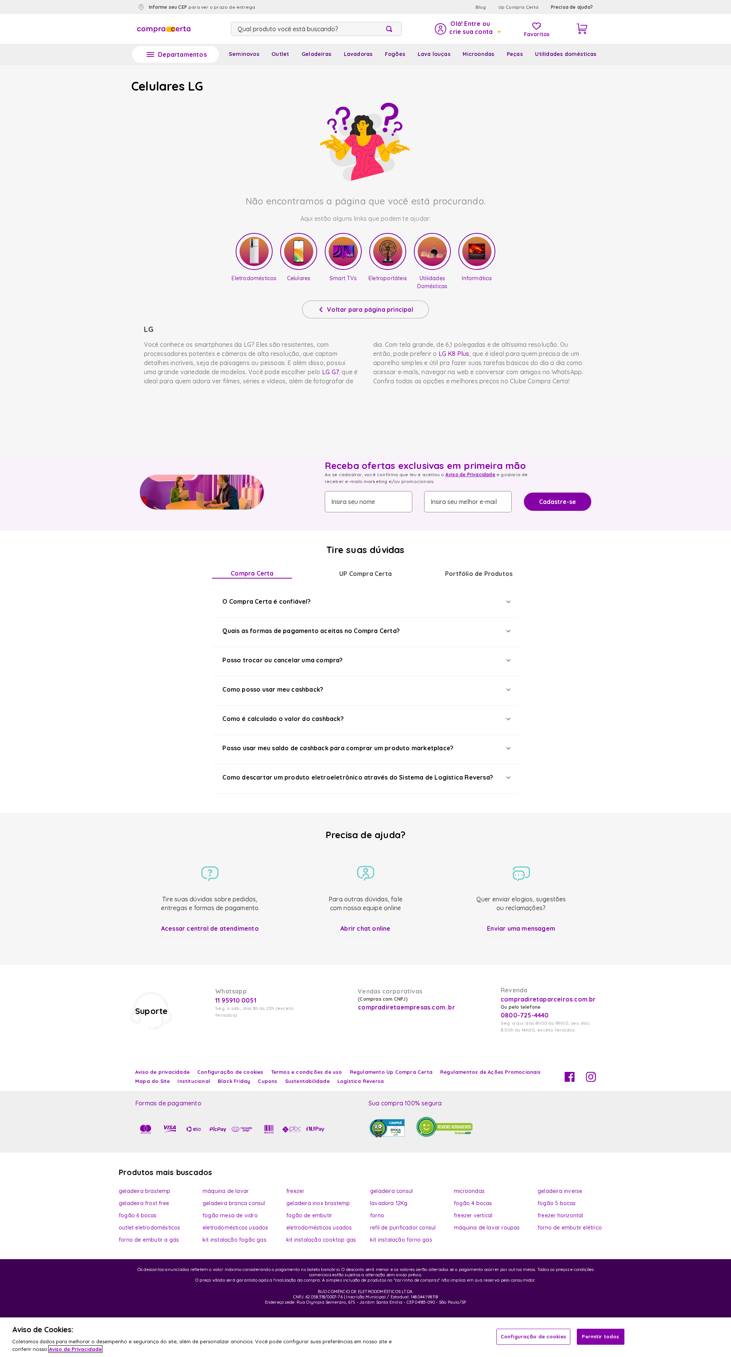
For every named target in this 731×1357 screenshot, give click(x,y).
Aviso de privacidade (162, 1072)
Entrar (467, 29)
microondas (469, 1191)
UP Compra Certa (365, 573)
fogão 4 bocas (473, 1203)
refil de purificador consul (403, 1227)
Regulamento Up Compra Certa (391, 1072)
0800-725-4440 (525, 1015)
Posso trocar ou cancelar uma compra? (282, 660)
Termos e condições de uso (306, 1072)
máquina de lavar (226, 1191)
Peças (515, 54)
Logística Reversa (360, 1081)
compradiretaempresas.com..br (405, 1007)
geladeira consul (391, 1191)
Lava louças (434, 54)
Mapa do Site (152, 1081)
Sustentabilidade (307, 1081)
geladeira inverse (560, 1191)
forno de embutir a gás (149, 1239)
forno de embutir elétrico (570, 1227)
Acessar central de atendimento (210, 928)
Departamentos (182, 54)
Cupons (267, 1081)
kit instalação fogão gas (235, 1239)
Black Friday (234, 1081)
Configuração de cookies (533, 1336)
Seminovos (244, 54)
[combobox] (316, 29)
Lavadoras (358, 54)
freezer (295, 1191)
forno (377, 1215)
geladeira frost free (144, 1203)
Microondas (478, 54)
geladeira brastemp (145, 1191)
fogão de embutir (309, 1215)
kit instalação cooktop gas (321, 1239)
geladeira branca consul (234, 1203)
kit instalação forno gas (401, 1239)
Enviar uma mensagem (521, 928)
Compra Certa (252, 573)
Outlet (280, 54)
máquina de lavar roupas (487, 1227)
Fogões (395, 54)
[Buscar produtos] (390, 28)
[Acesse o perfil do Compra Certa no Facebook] (570, 1079)
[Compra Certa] (163, 28)
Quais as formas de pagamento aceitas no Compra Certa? (311, 631)
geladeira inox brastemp (318, 1203)
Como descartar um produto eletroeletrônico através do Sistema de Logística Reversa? (357, 777)
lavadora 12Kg (389, 1203)
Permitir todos (600, 1336)
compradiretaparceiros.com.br (548, 999)
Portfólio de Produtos (478, 573)
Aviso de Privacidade (470, 474)
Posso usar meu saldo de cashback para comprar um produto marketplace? (337, 748)
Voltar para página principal (370, 309)
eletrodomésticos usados (235, 1227)
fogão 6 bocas (138, 1215)
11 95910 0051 (235, 1000)
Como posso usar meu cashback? (272, 689)
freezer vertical (473, 1215)
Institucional (193, 1081)
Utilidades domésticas (565, 54)
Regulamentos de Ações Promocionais (490, 1072)
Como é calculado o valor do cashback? (282, 718)
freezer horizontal (560, 1215)
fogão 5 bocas (557, 1203)
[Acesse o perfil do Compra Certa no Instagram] (591, 1079)
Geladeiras (316, 54)
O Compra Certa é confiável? (266, 601)
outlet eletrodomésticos (149, 1227)
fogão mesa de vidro (230, 1215)
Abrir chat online (365, 928)
